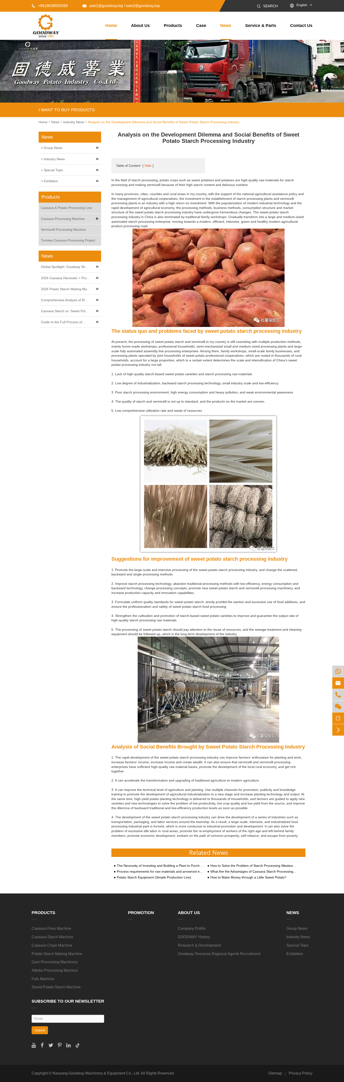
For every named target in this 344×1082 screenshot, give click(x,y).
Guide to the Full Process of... (63, 322)
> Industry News (53, 159)
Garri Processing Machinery (55, 962)
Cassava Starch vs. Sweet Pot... (64, 311)
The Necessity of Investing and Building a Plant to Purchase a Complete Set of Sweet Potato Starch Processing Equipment (160, 865)
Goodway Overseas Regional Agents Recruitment (219, 954)
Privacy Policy (300, 1073)
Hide (148, 165)
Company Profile (192, 928)
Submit (40, 1030)
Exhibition (294, 954)
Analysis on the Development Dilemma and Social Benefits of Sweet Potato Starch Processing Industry (163, 122)
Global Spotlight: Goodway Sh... (64, 267)
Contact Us (301, 25)
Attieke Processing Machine (55, 970)
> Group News (51, 148)
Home (111, 25)
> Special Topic (52, 170)
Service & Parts (260, 25)
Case (201, 25)
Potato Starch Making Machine (57, 954)
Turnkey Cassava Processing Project (68, 240)
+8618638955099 (50, 6)
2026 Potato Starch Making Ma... (65, 289)
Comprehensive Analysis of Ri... (64, 300)
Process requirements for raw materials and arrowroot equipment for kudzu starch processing (160, 871)
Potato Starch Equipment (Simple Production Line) (154, 877)
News (225, 25)
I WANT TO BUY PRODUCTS (67, 109)
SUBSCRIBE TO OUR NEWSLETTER (68, 1001)
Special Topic (297, 945)
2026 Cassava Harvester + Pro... (65, 278)
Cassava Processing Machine (63, 219)
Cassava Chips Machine (52, 945)
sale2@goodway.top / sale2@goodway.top (121, 6)
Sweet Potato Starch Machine (56, 987)
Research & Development (199, 945)
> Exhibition (49, 181)
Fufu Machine (43, 979)
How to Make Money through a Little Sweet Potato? (248, 877)
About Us (140, 25)
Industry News (73, 122)
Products (173, 25)
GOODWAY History (194, 937)
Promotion (141, 912)
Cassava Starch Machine (52, 937)
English (301, 5)
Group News (296, 928)
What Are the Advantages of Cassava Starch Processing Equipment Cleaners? (253, 871)
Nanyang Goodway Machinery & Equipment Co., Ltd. (96, 1073)
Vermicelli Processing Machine (63, 229)
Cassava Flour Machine (51, 928)
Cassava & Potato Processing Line (66, 208)
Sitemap (275, 1073)
